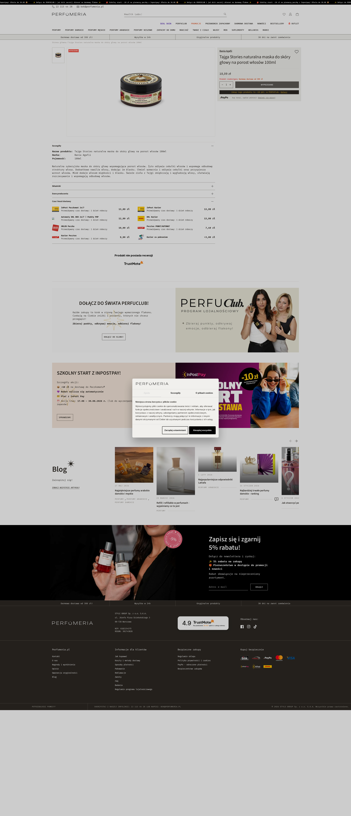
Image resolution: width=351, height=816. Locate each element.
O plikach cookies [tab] (204, 393)
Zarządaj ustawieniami (175, 430)
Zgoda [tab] (147, 393)
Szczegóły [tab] (176, 393)
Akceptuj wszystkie (202, 430)
